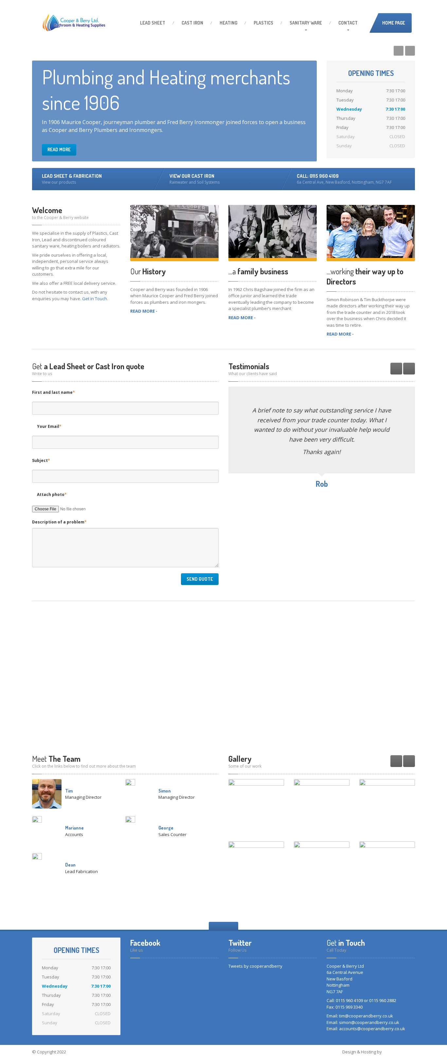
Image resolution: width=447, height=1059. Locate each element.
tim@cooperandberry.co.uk (366, 1016)
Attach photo (52, 494)
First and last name (53, 392)
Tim (69, 791)
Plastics (263, 23)
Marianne (74, 828)
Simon (164, 791)
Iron (192, 23)
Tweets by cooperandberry (255, 966)
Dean (70, 864)
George (165, 828)
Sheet (152, 23)
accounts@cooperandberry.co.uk (372, 1029)
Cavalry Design (399, 1052)
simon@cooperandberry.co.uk (369, 1022)
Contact (348, 23)
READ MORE (59, 149)
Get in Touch (94, 298)
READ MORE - (143, 311)
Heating (228, 23)
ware (306, 23)
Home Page (393, 23)
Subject (41, 460)
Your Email (49, 426)
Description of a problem (59, 522)
